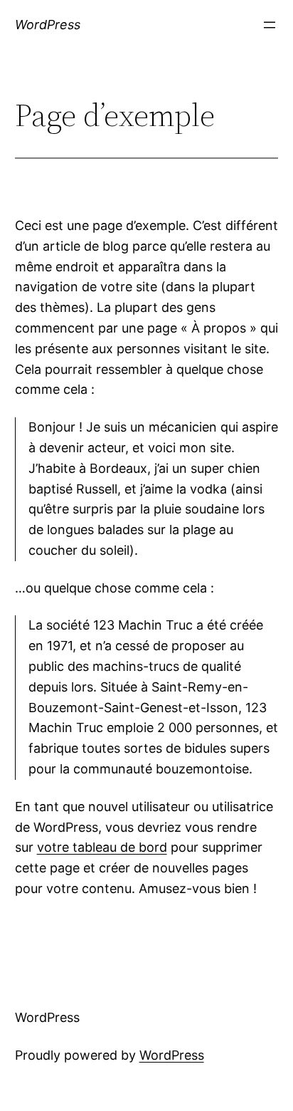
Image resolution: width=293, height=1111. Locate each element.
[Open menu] (269, 24)
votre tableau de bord (102, 847)
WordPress (47, 24)
